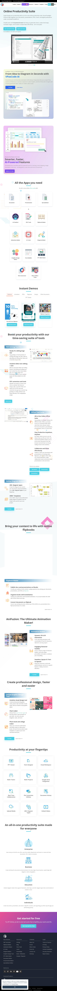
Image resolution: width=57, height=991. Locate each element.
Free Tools (19, 947)
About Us (32, 942)
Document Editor (7, 958)
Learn (18, 949)
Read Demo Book (12, 324)
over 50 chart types (21, 713)
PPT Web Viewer (7, 956)
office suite (32, 188)
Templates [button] (41, 4)
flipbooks (26, 590)
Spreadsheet (34, 473)
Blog (18, 944)
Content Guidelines (47, 949)
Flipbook (9, 294)
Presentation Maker (8, 960)
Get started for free (28, 926)
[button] (19, 4)
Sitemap (32, 953)
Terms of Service (47, 942)
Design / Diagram (21, 956)
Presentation (44, 469)
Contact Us (32, 951)
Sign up (49, 4)
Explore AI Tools (21, 28)
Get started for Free (9, 28)
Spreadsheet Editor (8, 963)
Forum (31, 944)
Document (34, 469)
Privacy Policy (46, 947)
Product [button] (14, 4)
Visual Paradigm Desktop (18, 1)
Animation (17, 294)
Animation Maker (7, 947)
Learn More (20, 87)
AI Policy (45, 944)
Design (36, 294)
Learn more (8, 401)
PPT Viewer (28, 297)
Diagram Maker (7, 951)
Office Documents (44, 294)
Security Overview (47, 951)
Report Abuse (46, 953)
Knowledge (19, 951)
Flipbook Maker (7, 944)
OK (15, 987)
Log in (52, 4)
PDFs (23, 294)
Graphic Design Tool (8, 953)
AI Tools (25, 4)
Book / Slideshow (21, 953)
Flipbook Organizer (45, 317)
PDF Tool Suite (7, 942)
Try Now (10, 87)
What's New (33, 947)
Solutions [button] (36, 4)
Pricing (46, 4)
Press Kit (32, 949)
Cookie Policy (15, 984)
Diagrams (29, 294)
